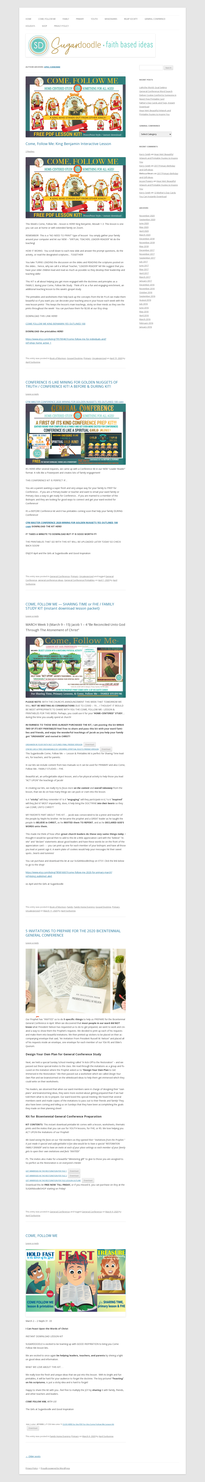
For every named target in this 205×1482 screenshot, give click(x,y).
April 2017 (144, 273)
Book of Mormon (58, 358)
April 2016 (144, 315)
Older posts (33, 1456)
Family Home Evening (84, 907)
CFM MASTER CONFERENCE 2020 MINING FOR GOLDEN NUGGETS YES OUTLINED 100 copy (74, 401)
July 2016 (143, 303)
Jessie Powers (146, 181)
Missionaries (111, 19)
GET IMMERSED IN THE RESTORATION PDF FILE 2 (46, 1175)
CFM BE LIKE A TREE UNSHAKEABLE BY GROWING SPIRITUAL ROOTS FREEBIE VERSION (62, 749)
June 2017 (144, 265)
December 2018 (146, 238)
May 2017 (143, 269)
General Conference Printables (79, 580)
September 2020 (147, 219)
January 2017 (145, 280)
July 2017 (143, 261)
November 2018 (147, 242)
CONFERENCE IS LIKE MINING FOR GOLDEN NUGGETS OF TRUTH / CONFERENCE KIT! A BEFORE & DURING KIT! (72, 384)
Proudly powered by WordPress (55, 1468)
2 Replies (30, 151)
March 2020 (144, 234)
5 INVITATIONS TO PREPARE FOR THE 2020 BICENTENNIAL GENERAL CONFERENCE (73, 932)
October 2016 (145, 292)
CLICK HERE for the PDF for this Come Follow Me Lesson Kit (88, 1424)
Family (66, 19)
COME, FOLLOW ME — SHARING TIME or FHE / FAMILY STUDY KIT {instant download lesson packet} (70, 606)
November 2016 (147, 288)
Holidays (30, 26)
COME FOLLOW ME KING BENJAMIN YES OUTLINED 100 (55, 323)
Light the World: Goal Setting (153, 87)
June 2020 (144, 223)
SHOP (44, 26)
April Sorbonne (52, 67)
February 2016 (146, 323)
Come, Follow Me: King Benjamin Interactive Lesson (68, 143)
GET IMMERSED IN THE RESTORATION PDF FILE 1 (46, 1171)
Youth (94, 19)
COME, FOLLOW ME (41, 1235)
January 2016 (145, 326)
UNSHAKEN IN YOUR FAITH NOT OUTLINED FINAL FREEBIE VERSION (54, 744)
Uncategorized (99, 358)
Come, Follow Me (47, 19)
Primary (80, 19)
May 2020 (143, 227)
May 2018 (143, 246)
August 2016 (145, 300)
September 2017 (147, 257)
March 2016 (144, 319)
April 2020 (144, 231)
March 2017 (144, 277)
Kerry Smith (145, 154)
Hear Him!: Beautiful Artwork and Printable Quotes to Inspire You (158, 158)
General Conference (155, 19)
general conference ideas (50, 580)
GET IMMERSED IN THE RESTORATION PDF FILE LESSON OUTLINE (53, 1180)
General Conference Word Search (155, 91)
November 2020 (147, 215)
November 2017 (147, 254)
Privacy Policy (61, 26)
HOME (28, 19)
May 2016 (143, 311)
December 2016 (146, 284)
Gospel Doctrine (75, 358)
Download (89, 744)
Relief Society (131, 19)
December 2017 (146, 250)
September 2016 (147, 296)
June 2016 (144, 307)
